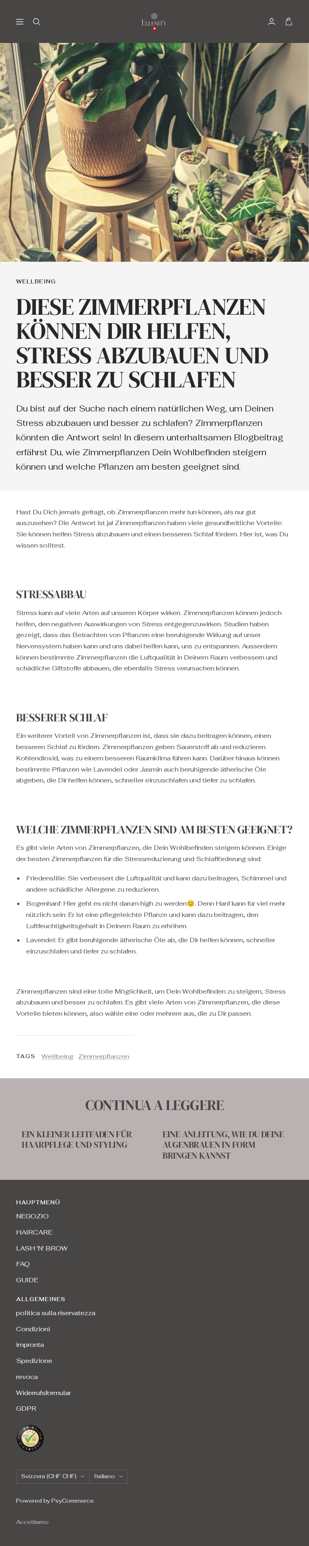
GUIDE (27, 1280)
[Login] (271, 21)
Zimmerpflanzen (103, 1056)
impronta (30, 1344)
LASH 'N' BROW (42, 1248)
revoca (27, 1377)
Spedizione (34, 1361)
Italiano (104, 1476)
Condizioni (33, 1329)
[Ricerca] (36, 21)
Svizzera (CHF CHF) (48, 1476)
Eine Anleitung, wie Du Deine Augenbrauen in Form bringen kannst (223, 1144)
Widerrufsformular (43, 1393)
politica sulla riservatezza (55, 1313)
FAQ (23, 1264)
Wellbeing (36, 281)
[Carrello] (289, 21)
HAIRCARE (34, 1232)
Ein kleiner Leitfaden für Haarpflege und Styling (77, 1139)
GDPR (26, 1408)
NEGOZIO (32, 1216)
